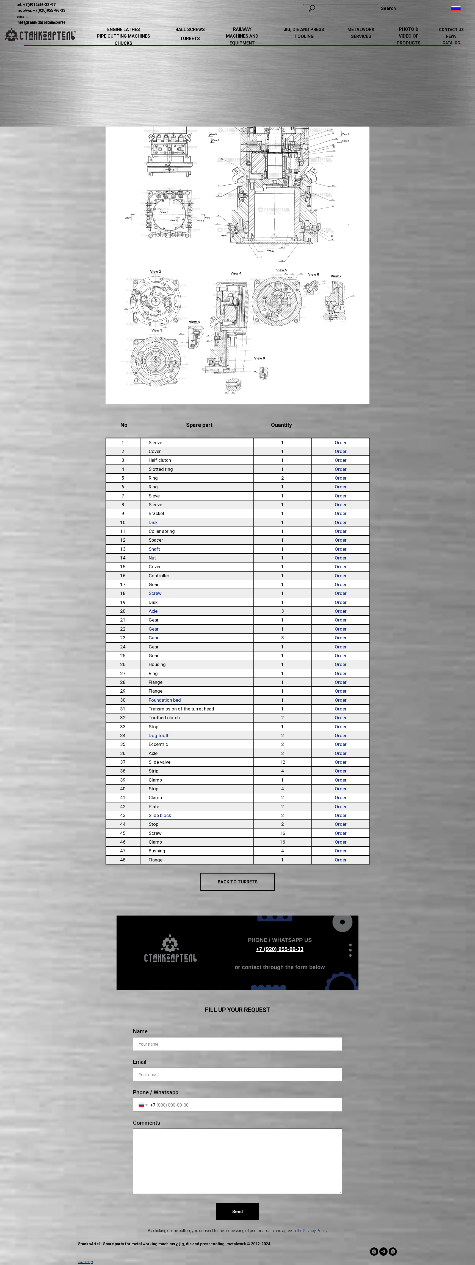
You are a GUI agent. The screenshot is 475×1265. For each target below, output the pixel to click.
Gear (154, 629)
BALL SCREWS (190, 29)
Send (237, 1211)
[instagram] (374, 1251)
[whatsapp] (393, 1251)
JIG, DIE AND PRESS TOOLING (304, 33)
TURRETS (190, 38)
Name (140, 1031)
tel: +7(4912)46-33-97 (36, 4)
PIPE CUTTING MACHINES (123, 36)
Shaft (154, 549)
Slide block (160, 815)
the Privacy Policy (312, 1230)
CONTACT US (451, 29)
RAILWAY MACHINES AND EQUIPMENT (242, 36)
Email (140, 1062)
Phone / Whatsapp (155, 1092)
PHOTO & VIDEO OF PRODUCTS (409, 36)
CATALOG (451, 43)
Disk (153, 522)
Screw (155, 593)
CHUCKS (123, 43)
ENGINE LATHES (123, 29)
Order (341, 442)
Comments (146, 1123)
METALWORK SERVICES (360, 33)
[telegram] (383, 1251)
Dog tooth (159, 735)
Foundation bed (165, 700)
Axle (153, 611)
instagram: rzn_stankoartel (41, 22)
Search (388, 8)
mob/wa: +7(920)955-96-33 (40, 10)
